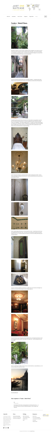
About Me (8, 16)
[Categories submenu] (27, 16)
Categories (25, 16)
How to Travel (20, 16)
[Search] (45, 16)
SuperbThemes (32, 431)
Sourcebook (13, 16)
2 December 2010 (16, 403)
